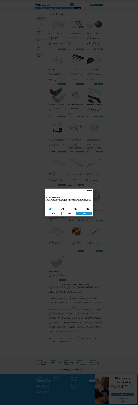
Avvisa (53, 213)
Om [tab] (85, 194)
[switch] (62, 209)
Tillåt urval (69, 213)
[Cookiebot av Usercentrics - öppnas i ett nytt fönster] (87, 190)
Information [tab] (69, 194)
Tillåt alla (84, 213)
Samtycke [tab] (53, 194)
